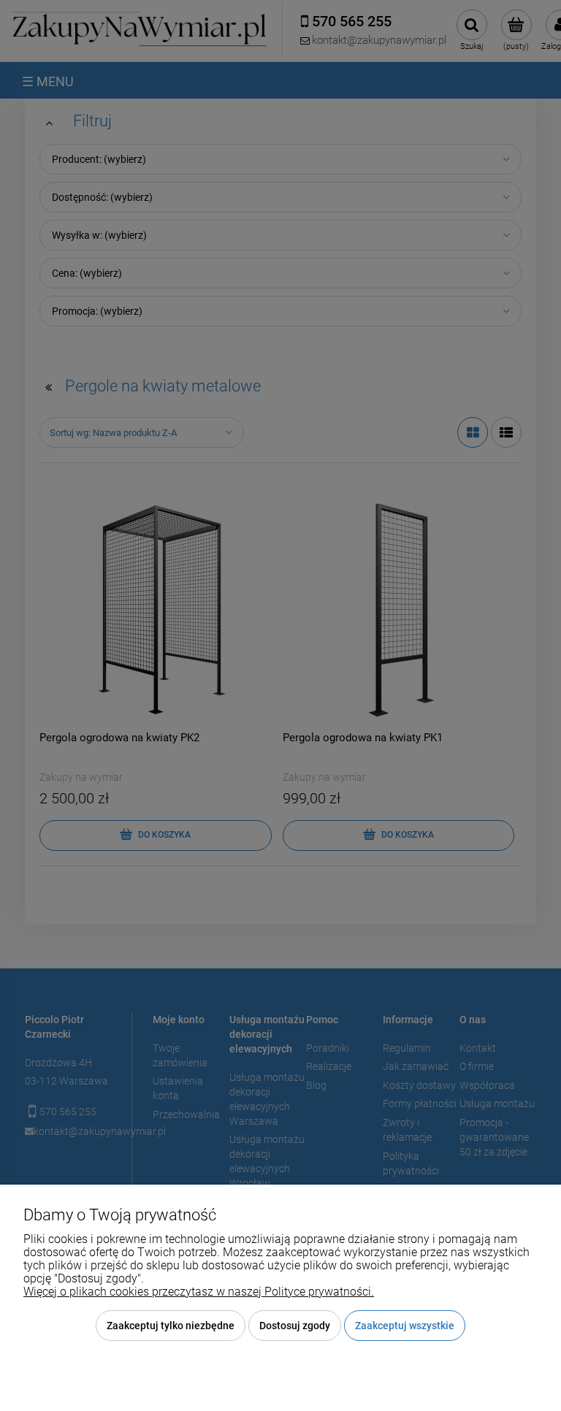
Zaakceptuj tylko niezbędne (170, 1325)
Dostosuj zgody (294, 1325)
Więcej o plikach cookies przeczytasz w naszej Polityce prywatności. (198, 1292)
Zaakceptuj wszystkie (404, 1325)
